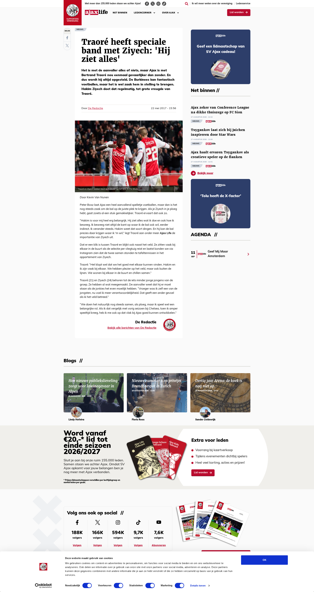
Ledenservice (243, 3)
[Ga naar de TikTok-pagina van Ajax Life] (164, 4)
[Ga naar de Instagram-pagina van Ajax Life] (158, 4)
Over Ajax (168, 13)
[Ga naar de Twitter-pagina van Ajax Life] (153, 4)
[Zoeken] (186, 3)
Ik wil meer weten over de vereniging (212, 3)
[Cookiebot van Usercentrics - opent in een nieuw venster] (43, 585)
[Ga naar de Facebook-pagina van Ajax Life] (147, 4)
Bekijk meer (205, 173)
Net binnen (120, 13)
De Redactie (95, 108)
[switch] (118, 585)
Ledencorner (142, 13)
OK (264, 560)
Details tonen (197, 585)
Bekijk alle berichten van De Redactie (131, 328)
